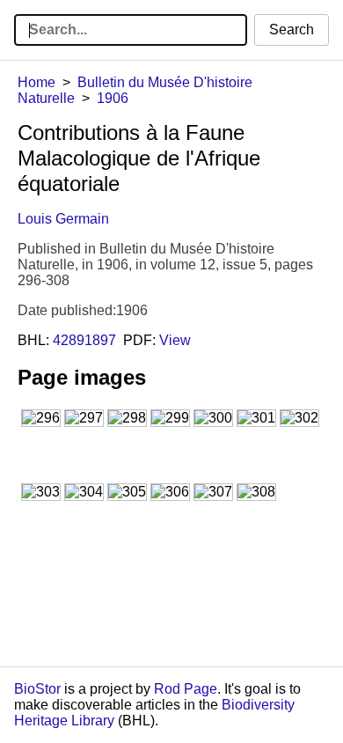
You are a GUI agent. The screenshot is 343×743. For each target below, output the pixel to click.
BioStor (37, 688)
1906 (112, 98)
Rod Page (185, 688)
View (175, 340)
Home (36, 82)
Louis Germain (63, 218)
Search (291, 29)
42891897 (84, 340)
